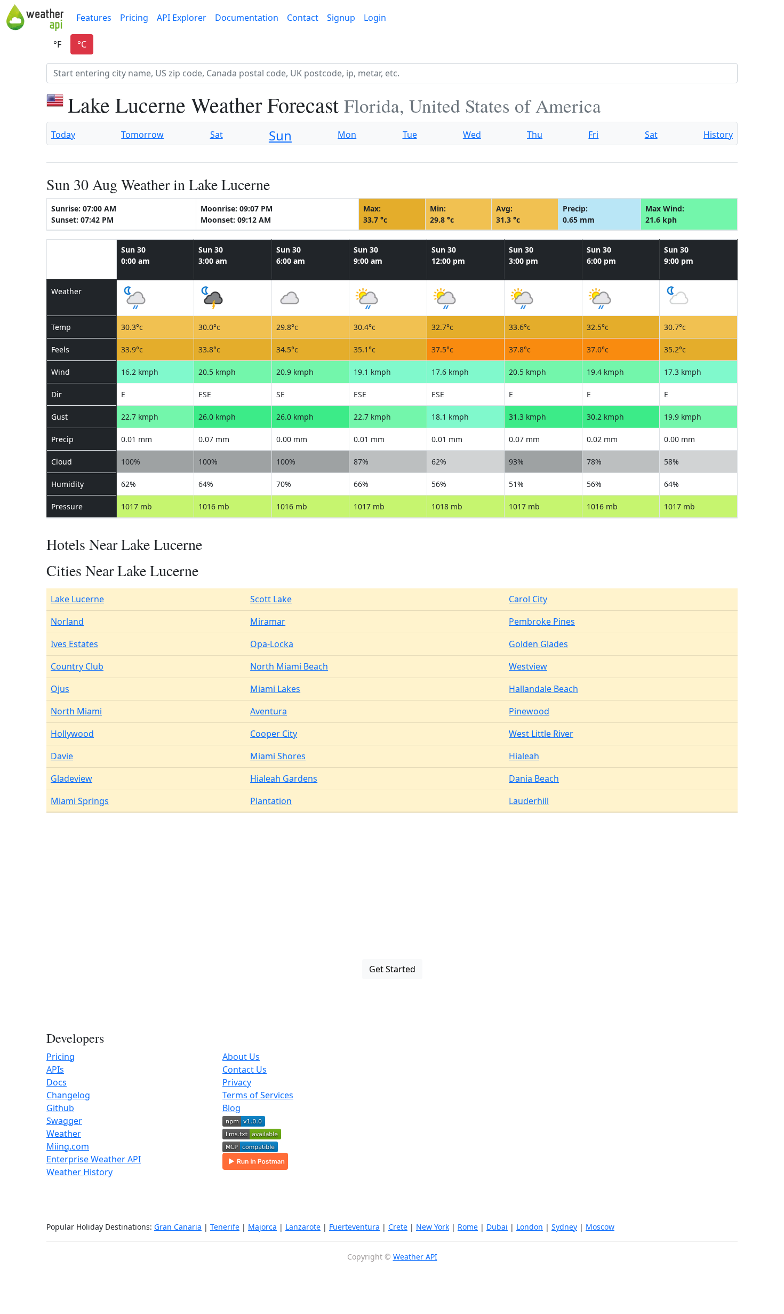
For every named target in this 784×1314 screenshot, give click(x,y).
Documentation (246, 17)
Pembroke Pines (542, 621)
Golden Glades (538, 644)
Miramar (267, 621)
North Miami (76, 711)
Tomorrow (142, 134)
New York (432, 1227)
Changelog (68, 1095)
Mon (347, 134)
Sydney (564, 1227)
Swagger (64, 1121)
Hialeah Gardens (283, 778)
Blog (231, 1108)
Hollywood (72, 733)
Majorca (262, 1227)
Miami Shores (278, 756)
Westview (528, 666)
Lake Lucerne (77, 599)
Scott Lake (271, 599)
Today (63, 134)
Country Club (77, 666)
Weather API (415, 1257)
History (718, 134)
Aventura (268, 711)
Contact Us (244, 1069)
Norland (67, 621)
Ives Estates (74, 644)
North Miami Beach (289, 666)
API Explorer (181, 17)
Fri (593, 134)
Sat (216, 134)
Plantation (271, 801)
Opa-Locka (271, 644)
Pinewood (529, 711)
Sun (280, 135)
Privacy (236, 1082)
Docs (56, 1082)
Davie (62, 756)
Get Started (392, 969)
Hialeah (524, 756)
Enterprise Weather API (93, 1159)
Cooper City (273, 733)
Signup (341, 17)
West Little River (541, 733)
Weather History (79, 1172)
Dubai (497, 1227)
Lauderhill (529, 801)
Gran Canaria (178, 1227)
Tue (410, 134)
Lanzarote (303, 1227)
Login (375, 17)
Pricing (134, 17)
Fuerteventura (354, 1227)
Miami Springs (80, 801)
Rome (468, 1227)
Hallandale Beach (543, 689)
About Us (241, 1057)
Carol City (528, 599)
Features (93, 17)
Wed (472, 134)
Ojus (60, 689)
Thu (534, 134)
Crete (397, 1227)
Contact (302, 17)
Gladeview (71, 778)
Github (60, 1108)
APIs (55, 1069)
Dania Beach (534, 778)
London (529, 1227)
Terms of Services (257, 1095)
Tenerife (224, 1227)
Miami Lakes (275, 689)
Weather (63, 1133)
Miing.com (67, 1146)
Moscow (600, 1227)
